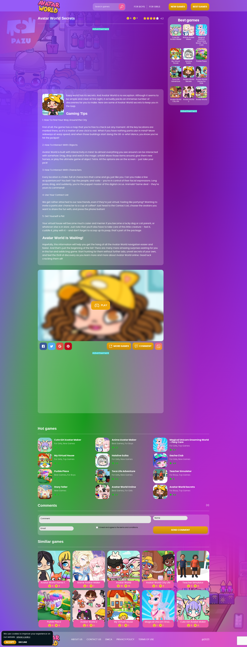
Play (104, 305)
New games (178, 7)
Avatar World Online (124, 487)
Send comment (180, 530)
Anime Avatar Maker (124, 440)
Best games (200, 7)
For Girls (58, 444)
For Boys (129, 444)
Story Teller (60, 487)
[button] (43, 346)
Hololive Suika (120, 455)
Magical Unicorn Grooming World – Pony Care (189, 441)
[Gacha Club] (160, 460)
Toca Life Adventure (123, 471)
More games (121, 346)
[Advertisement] (79, 59)
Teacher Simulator (181, 471)
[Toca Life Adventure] (102, 476)
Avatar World (123, 582)
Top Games (184, 446)
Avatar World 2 (88, 622)
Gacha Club (176, 455)
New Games (69, 444)
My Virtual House (64, 455)
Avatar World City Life (158, 582)
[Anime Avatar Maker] (102, 445)
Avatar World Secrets (182, 487)
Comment (145, 346)
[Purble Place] (45, 476)
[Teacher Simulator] (160, 476)
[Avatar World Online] (102, 492)
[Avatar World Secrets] (160, 492)
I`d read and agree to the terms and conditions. (118, 527)
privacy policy (23, 637)
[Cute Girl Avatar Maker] (45, 445)
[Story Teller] (45, 492)
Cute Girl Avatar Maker (67, 440)
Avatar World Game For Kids (54, 582)
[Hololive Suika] (102, 460)
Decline (23, 642)
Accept (10, 642)
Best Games (118, 444)
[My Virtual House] (45, 460)
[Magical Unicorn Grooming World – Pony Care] (160, 445)
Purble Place (61, 471)
